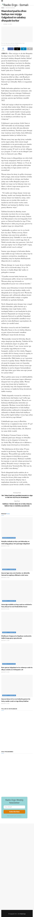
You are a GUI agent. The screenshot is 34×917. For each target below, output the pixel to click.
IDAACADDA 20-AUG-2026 (14, 763)
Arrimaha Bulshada (10, 7)
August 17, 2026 (5, 640)
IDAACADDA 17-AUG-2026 (14, 785)
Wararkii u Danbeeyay (9, 569)
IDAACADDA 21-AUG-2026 (14, 756)
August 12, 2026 (5, 703)
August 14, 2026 (5, 672)
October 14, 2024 (7, 24)
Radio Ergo (23, 913)
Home (2, 7)
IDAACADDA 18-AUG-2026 (14, 778)
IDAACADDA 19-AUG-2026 (14, 770)
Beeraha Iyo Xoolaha (9, 537)
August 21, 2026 (5, 546)
